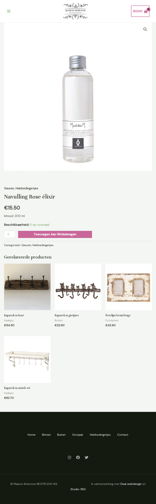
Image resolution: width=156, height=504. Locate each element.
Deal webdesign (131, 484)
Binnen (46, 434)
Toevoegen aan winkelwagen (55, 234)
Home (32, 434)
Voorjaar (77, 434)
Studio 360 (78, 489)
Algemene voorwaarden (74, 484)
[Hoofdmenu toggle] (8, 11)
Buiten (61, 434)
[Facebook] (78, 457)
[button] (145, 29)
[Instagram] (69, 457)
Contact (122, 434)
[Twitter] (86, 457)
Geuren (9, 188)
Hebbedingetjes (27, 188)
